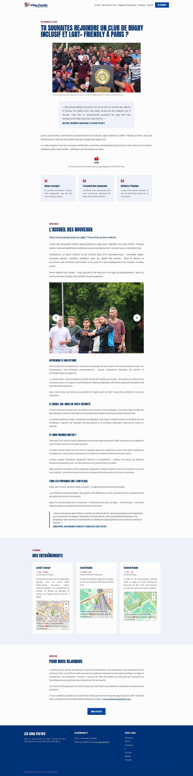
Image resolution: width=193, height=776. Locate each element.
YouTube (128, 752)
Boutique (141, 5)
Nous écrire (96, 711)
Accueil (97, 5)
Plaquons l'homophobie (127, 5)
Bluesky (128, 756)
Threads (128, 760)
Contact (150, 5)
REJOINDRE (162, 5)
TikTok (127, 741)
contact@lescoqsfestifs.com (117, 699)
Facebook (129, 745)
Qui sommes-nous (109, 5)
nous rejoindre (103, 742)
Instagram (129, 738)
